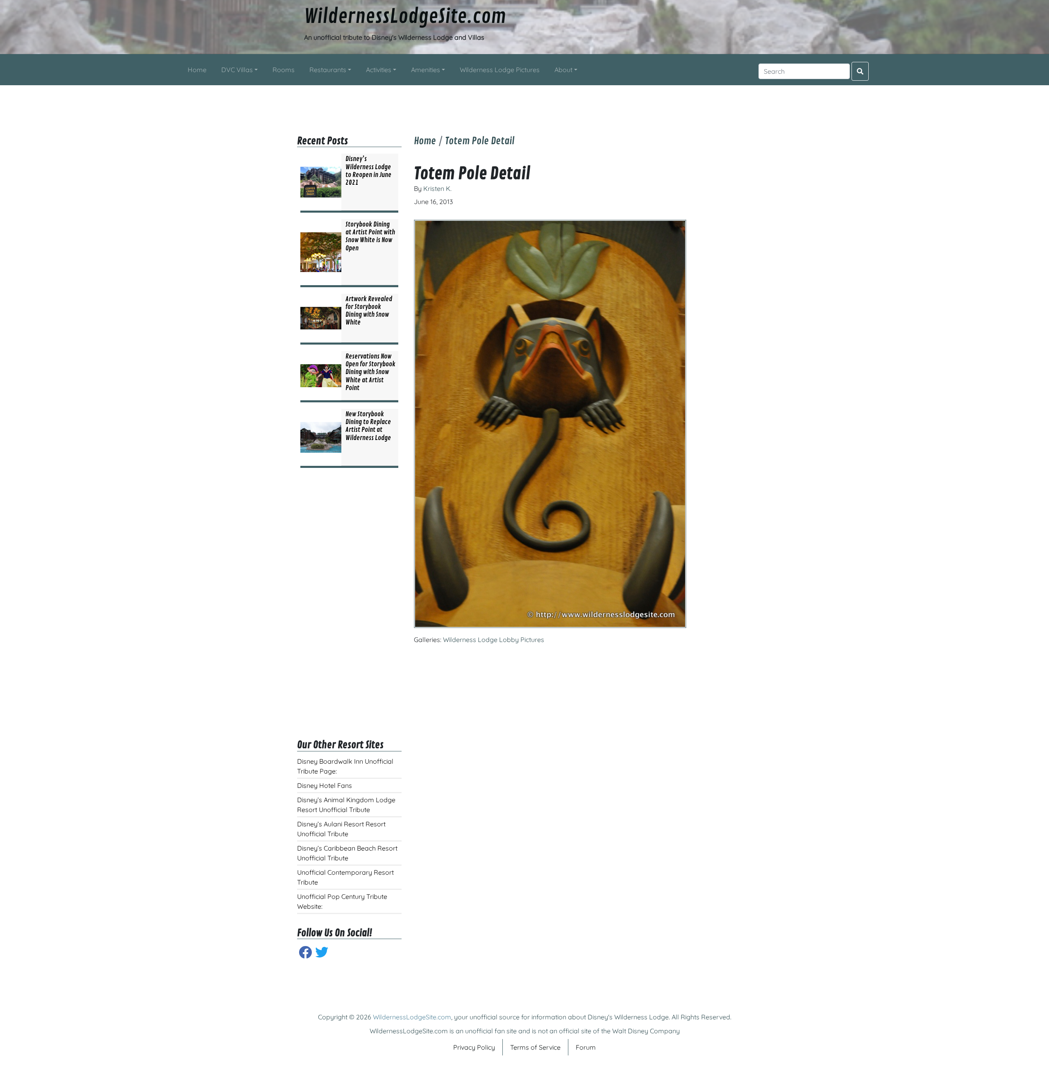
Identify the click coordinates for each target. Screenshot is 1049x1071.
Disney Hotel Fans (324, 785)
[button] (239, 69)
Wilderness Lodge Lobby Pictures (493, 639)
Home (425, 141)
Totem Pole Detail (479, 141)
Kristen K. (437, 188)
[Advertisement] (524, 103)
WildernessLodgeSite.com (405, 17)
